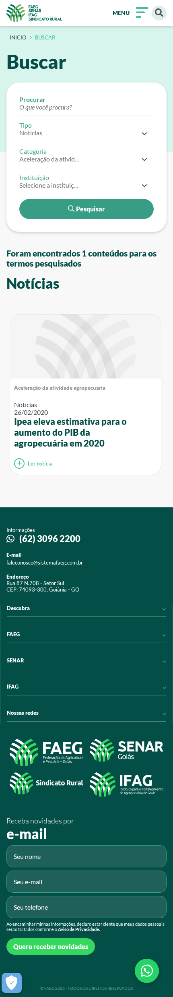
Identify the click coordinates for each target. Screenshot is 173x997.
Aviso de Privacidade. (79, 929)
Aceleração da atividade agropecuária (59, 388)
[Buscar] (159, 13)
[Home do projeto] (34, 13)
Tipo (25, 125)
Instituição (34, 177)
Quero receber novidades (50, 946)
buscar (45, 37)
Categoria (33, 151)
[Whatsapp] (147, 971)
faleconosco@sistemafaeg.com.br (44, 562)
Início (18, 37)
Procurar (32, 99)
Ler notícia (40, 463)
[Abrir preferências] (12, 983)
